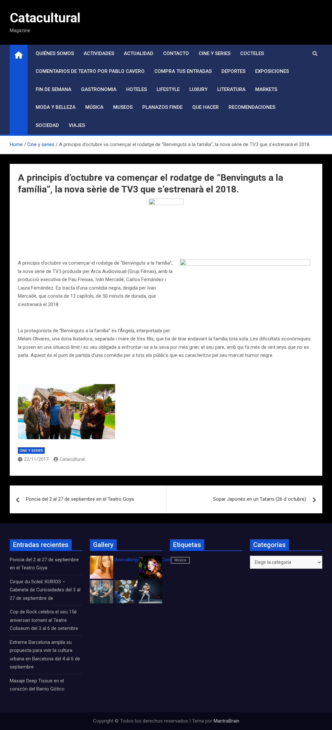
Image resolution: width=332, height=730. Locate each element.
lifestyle (168, 89)
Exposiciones (272, 71)
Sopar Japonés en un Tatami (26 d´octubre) (259, 499)
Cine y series (215, 53)
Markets (266, 89)
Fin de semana (53, 89)
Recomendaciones (252, 107)
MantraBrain (226, 721)
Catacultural (45, 18)
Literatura (231, 89)
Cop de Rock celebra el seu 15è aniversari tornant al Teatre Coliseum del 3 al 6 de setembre (44, 620)
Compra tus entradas (183, 71)
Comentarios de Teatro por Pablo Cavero (90, 71)
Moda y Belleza (56, 107)
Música (94, 107)
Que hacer (205, 107)
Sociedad (47, 125)
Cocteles (252, 53)
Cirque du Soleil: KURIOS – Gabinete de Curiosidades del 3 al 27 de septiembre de (45, 590)
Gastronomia (98, 89)
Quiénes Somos (55, 53)
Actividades (99, 53)
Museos (123, 107)
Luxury (198, 89)
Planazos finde (162, 107)
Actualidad (138, 53)
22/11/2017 (36, 459)
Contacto (176, 53)
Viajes (77, 125)
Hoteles (136, 89)
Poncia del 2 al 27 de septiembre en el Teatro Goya (80, 499)
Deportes (233, 71)
